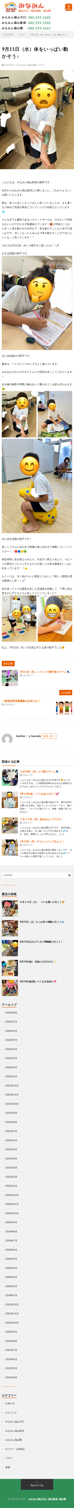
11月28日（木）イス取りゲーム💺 (39, 771)
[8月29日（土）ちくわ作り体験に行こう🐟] (10, 928)
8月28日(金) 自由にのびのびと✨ (38, 961)
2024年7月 (11, 1240)
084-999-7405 (39, 22)
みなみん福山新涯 (28, 65)
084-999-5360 (39, 17)
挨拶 (7, 1467)
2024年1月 (11, 1295)
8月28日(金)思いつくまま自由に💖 (38, 981)
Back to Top (37, 1485)
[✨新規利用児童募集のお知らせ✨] (64, 707)
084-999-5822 (39, 28)
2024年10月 (12, 1213)
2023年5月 (11, 1368)
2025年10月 (12, 1103)
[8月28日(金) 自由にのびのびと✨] (10, 968)
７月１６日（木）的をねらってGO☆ (41, 819)
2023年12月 (12, 1304)
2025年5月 (11, 1149)
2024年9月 (11, 1222)
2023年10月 (12, 1322)
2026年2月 (11, 1067)
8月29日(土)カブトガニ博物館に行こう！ (41, 941)
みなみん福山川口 (14, 1421)
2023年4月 (11, 1377)
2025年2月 (11, 1176)
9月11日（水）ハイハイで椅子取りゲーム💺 (45, 671)
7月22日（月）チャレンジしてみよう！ (42, 841)
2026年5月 (11, 1039)
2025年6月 (11, 1140)
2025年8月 (11, 1122)
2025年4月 (11, 1158)
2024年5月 (11, 1258)
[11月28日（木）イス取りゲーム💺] (10, 778)
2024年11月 (12, 1204)
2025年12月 (12, 1085)
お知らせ (10, 1403)
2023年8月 (11, 1341)
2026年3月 (11, 1058)
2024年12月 (12, 1195)
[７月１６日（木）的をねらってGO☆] (10, 825)
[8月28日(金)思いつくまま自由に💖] (10, 988)
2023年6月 (11, 1359)
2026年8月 (11, 1012)
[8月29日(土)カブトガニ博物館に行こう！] (10, 948)
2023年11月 (12, 1313)
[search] (69, 875)
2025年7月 (11, 1131)
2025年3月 (11, 1167)
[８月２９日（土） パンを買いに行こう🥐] (10, 908)
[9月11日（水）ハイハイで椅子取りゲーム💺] (10, 678)
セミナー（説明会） (15, 1448)
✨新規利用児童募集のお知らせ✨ (21, 700)
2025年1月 (11, 1185)
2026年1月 (11, 1076)
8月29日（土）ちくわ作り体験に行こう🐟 (42, 921)
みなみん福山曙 (13, 1439)
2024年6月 (11, 1249)
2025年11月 (12, 1094)
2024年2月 (11, 1286)
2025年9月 (11, 1112)
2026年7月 (11, 1021)
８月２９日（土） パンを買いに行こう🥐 (42, 901)
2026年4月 (11, 1049)
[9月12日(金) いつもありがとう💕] (10, 800)
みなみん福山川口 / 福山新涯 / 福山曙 (47, 1499)
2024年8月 (11, 1231)
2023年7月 (11, 1350)
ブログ (41, 65)
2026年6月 (11, 1030)
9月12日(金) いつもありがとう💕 (39, 793)
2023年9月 (11, 1331)
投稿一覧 (48, 736)
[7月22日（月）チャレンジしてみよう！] (10, 847)
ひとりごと (11, 1412)
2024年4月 (11, 1268)
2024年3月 (11, 1277)
